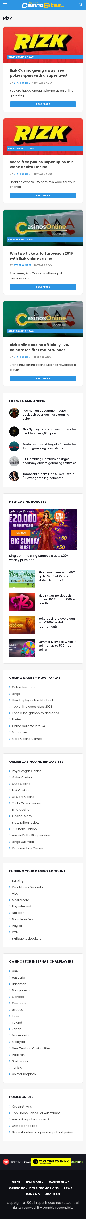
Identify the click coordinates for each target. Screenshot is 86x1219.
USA (15, 971)
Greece (17, 1009)
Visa (15, 893)
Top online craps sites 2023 (32, 706)
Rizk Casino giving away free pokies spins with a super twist (39, 73)
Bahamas (19, 984)
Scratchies (20, 732)
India (15, 1016)
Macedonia (20, 1035)
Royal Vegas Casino (27, 771)
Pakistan (18, 1055)
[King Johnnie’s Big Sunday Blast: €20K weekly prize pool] (43, 529)
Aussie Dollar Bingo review (31, 835)
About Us (52, 1194)
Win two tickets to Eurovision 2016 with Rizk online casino (41, 256)
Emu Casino (20, 809)
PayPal (17, 926)
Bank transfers (22, 919)
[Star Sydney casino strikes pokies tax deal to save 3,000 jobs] (14, 431)
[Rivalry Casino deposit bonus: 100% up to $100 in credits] (22, 602)
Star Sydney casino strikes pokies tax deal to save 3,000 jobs (49, 431)
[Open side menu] (5, 5)
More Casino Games (27, 739)
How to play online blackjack (33, 700)
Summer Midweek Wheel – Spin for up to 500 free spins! (57, 646)
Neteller (18, 913)
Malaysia (18, 1042)
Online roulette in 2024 (28, 726)
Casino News (59, 1182)
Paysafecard (21, 906)
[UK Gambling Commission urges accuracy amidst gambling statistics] (14, 461)
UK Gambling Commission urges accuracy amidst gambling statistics (49, 461)
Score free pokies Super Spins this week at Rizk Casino (42, 164)
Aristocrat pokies (24, 1126)
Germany (19, 1003)
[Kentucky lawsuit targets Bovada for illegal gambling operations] (14, 446)
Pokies (16, 719)
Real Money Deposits (27, 887)
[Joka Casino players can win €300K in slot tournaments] (22, 625)
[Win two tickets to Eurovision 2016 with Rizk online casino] (43, 228)
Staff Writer (22, 82)
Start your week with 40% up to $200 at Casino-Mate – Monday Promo (56, 576)
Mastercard (20, 900)
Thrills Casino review (27, 803)
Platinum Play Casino (27, 848)
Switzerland (20, 1061)
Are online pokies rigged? (30, 1119)
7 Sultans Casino (24, 829)
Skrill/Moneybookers (26, 938)
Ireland (17, 1022)
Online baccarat (24, 687)
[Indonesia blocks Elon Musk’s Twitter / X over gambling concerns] (14, 476)
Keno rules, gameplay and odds (35, 713)
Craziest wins (22, 1106)
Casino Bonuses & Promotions (34, 1188)
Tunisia (17, 1067)
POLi (15, 932)
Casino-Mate (22, 816)
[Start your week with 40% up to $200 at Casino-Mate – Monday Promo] (22, 579)
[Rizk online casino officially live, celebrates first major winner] (43, 319)
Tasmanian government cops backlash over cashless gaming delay (45, 414)
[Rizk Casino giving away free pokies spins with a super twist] (43, 45)
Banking (17, 880)
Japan (16, 1029)
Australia (18, 977)
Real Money (34, 1182)
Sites (16, 1182)
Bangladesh (21, 990)
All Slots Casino (23, 797)
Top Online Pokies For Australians (36, 1113)
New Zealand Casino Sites (31, 1048)
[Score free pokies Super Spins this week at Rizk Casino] (43, 136)
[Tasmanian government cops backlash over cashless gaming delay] (14, 413)
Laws (68, 1188)
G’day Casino (22, 777)
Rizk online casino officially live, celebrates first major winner (39, 347)
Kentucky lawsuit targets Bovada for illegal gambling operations (49, 446)
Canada (18, 997)
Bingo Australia (23, 842)
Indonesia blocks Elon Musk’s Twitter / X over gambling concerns (49, 476)
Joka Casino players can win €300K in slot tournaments (56, 623)
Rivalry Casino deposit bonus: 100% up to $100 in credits (56, 599)
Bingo (16, 694)
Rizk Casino (20, 790)
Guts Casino (21, 784)
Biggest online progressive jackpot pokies (43, 1132)
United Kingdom (24, 1074)
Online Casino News (21, 56)
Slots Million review (25, 822)
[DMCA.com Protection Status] (77, 1161)
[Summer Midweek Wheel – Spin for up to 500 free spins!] (22, 648)
